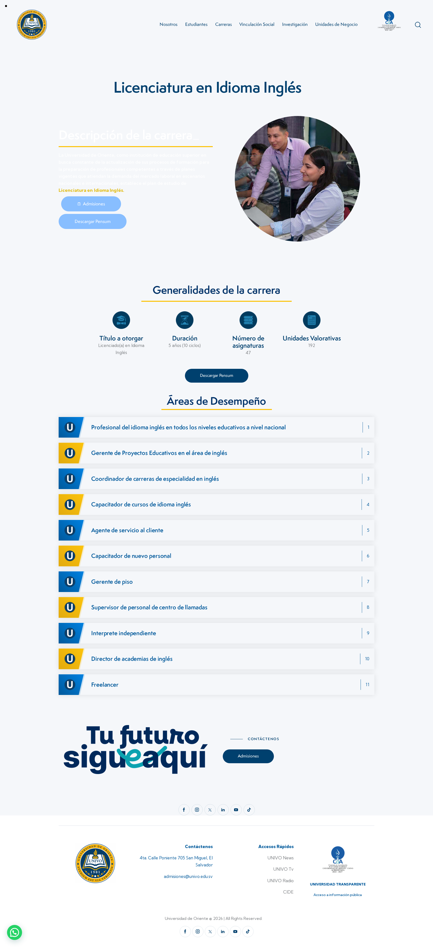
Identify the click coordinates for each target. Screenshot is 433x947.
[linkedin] (223, 809)
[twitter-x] (210, 809)
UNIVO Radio (280, 880)
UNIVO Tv (283, 869)
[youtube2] (236, 809)
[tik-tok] (249, 809)
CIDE (288, 892)
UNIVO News (280, 857)
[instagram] (197, 809)
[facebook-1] (184, 809)
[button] (14, 932)
